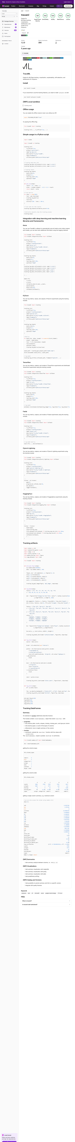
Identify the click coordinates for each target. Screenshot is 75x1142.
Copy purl (24, 32)
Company (30, 6)
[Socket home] (5, 6)
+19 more (60, 893)
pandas (34, 715)
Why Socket (22, 6)
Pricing (44, 6)
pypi (22, 10)
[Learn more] (17, 16)
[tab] (25, 53)
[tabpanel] (46, 471)
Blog (38, 6)
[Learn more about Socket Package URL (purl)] (28, 33)
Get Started (68, 6)
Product (13, 6)
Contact (52, 6)
